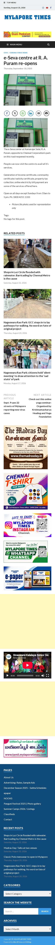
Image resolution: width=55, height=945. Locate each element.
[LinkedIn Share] (30, 113)
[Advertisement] (27, 621)
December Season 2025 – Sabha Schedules (25, 787)
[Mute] (42, 675)
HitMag (28, 942)
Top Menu (11, 2)
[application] (27, 665)
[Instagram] (43, 7)
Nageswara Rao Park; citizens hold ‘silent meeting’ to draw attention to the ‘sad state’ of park (27, 376)
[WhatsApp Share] (23, 113)
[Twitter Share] (15, 113)
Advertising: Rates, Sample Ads (19, 782)
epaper (7, 793)
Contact (8, 819)
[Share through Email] (38, 113)
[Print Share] (46, 113)
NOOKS (8, 798)
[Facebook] (50, 7)
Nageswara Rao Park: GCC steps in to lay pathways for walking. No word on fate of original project (27, 325)
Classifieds (9, 814)
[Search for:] (27, 911)
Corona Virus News (18, 53)
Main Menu (16, 44)
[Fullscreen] (47, 675)
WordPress (17, 942)
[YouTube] (47, 7)
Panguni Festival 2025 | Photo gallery (22, 803)
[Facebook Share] (7, 113)
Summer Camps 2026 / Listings (19, 808)
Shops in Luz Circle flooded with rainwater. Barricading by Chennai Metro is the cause (27, 275)
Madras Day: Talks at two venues (20, 847)
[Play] (7, 675)
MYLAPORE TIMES (24, 939)
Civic (6, 53)
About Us (8, 777)
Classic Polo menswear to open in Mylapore (26, 856)
